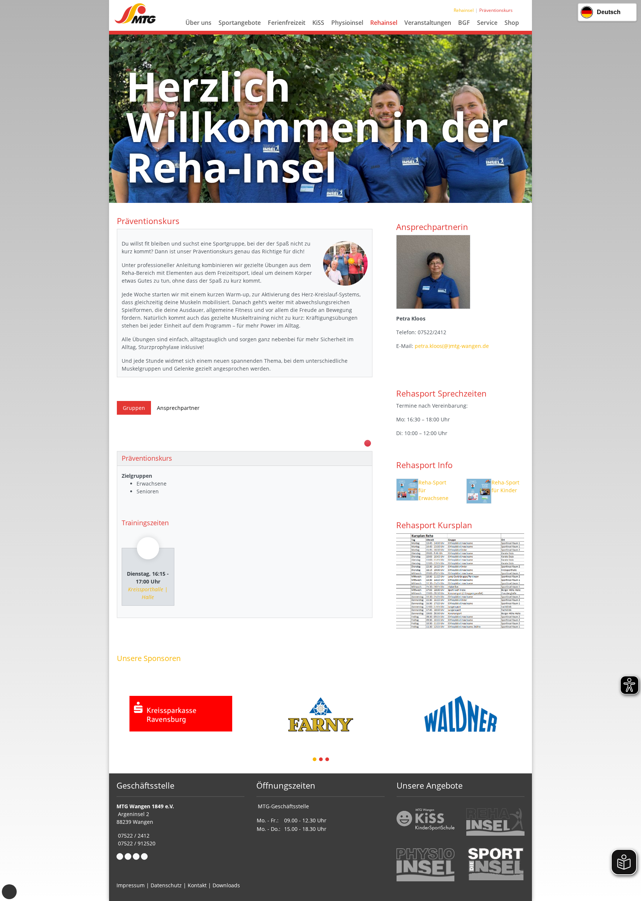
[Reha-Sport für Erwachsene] (407, 491)
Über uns (198, 23)
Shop (511, 23)
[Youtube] (144, 856)
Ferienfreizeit (286, 23)
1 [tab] (314, 760)
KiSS (318, 23)
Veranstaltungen (427, 23)
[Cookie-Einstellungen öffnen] (9, 891)
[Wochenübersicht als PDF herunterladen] (367, 443)
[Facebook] (119, 856)
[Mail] (128, 856)
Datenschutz (166, 885)
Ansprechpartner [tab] (178, 407)
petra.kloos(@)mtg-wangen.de (452, 345)
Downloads (226, 885)
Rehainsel (383, 23)
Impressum (130, 885)
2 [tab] (321, 760)
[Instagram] (136, 856)
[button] (198, 31)
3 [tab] (327, 760)
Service (487, 23)
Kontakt (197, 885)
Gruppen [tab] (134, 407)
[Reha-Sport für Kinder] (479, 491)
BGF (464, 23)
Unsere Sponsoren (149, 658)
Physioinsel (347, 23)
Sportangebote (239, 23)
